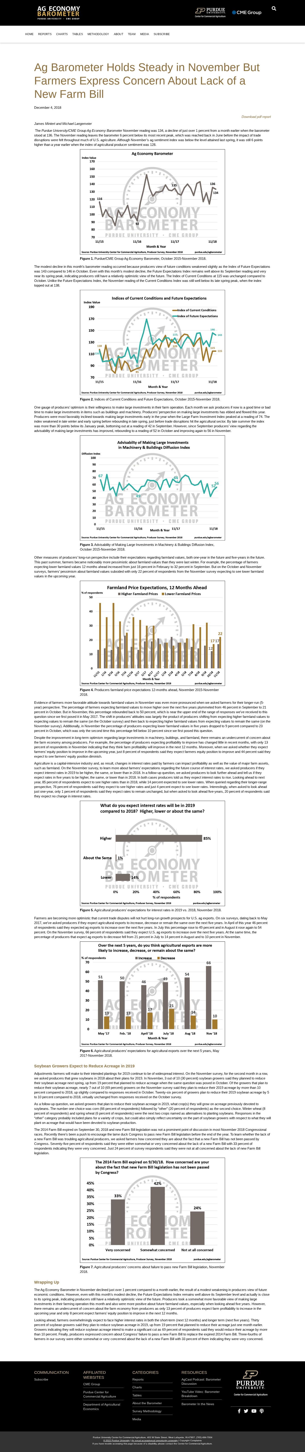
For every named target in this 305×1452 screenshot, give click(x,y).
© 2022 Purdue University (116, 1440)
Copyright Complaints (191, 1440)
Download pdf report (256, 117)
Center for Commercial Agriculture (195, 1443)
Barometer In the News (198, 1404)
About (118, 34)
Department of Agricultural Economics (101, 1407)
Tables (77, 34)
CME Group (91, 1384)
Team (132, 34)
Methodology (98, 34)
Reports (45, 34)
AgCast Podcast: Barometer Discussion (201, 1382)
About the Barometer (147, 1403)
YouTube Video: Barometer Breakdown (201, 1394)
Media (144, 34)
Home (29, 34)
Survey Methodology (146, 1411)
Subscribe (162, 34)
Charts (62, 34)
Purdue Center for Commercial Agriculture (99, 1394)
